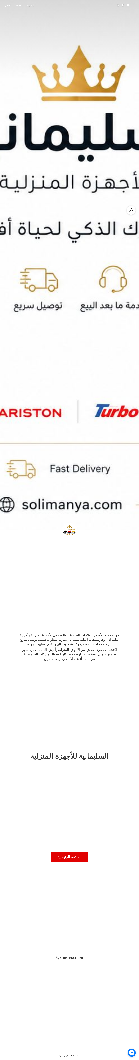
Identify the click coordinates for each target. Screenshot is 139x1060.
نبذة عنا (19, 5)
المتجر (8, 5)
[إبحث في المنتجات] (131, 210)
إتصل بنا (30, 5)
